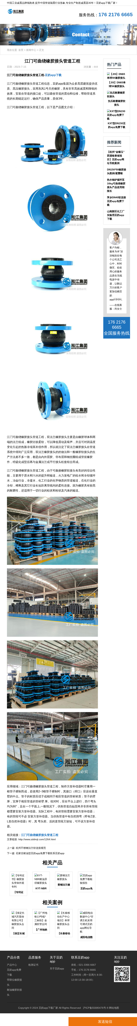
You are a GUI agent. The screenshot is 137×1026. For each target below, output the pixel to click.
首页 (20, 50)
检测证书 (33, 964)
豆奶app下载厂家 (48, 1007)
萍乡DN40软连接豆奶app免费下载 (116, 201)
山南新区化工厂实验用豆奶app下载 (116, 215)
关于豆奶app (57, 968)
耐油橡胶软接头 (14, 992)
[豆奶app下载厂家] (14, 11)
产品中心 (12, 964)
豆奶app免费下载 (14, 972)
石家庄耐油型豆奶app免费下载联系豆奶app (40, 853)
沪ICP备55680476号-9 (95, 1007)
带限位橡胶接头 (14, 982)
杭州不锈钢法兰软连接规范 (31, 847)
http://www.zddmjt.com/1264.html (37, 839)
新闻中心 (31, 50)
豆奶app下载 (53, 75)
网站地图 (114, 1007)
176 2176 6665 (115, 14)
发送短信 (105, 1022)
